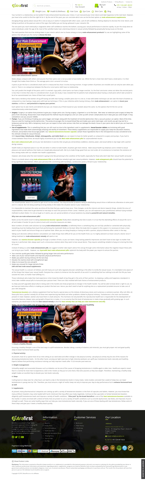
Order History (80, 426)
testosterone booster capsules (51, 220)
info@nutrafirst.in (118, 436)
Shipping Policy (49, 436)
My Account (79, 423)
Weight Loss (41, 11)
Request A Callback (143, 469)
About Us (47, 423)
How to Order (49, 438)
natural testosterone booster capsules (63, 132)
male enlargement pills (104, 159)
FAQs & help (79, 428)
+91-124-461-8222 (124, 5)
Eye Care (86, 11)
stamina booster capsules (31, 240)
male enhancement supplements (114, 17)
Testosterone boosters (20, 292)
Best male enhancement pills (72, 138)
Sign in (79, 5)
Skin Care (99, 11)
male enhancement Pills (42, 159)
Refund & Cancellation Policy (53, 433)
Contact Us (79, 431)
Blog (109, 11)
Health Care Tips (49, 431)
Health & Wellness (57, 11)
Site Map (47, 441)
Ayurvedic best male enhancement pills (54, 250)
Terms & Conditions (50, 428)
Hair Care (74, 11)
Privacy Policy (48, 426)
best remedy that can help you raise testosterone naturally (83, 302)
